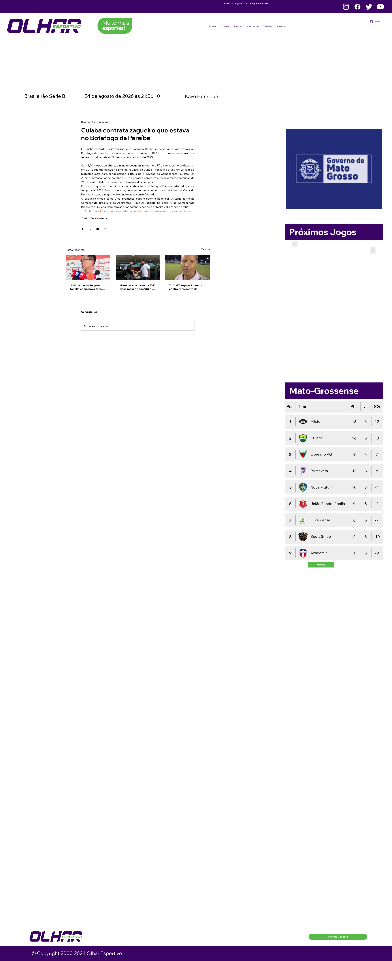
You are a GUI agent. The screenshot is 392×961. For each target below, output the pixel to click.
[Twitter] (369, 7)
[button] (238, 26)
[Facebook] (357, 7)
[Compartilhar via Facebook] (82, 228)
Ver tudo (205, 249)
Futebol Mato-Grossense (94, 218)
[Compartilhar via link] (105, 228)
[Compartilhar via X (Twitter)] (90, 228)
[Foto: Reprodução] (88, 267)
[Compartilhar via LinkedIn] (97, 228)
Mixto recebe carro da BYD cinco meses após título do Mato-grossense (137, 287)
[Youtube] (380, 7)
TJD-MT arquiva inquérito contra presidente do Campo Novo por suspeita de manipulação (186, 287)
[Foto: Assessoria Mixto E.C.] (138, 267)
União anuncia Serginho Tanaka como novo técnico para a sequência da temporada (88, 287)
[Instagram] (346, 7)
